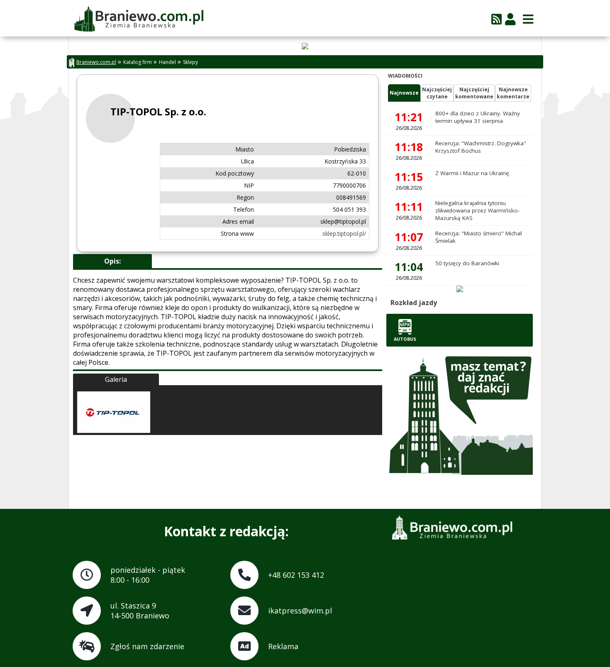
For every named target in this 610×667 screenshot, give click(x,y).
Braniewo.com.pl (96, 62)
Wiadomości (405, 75)
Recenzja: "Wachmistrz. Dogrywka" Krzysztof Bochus (480, 146)
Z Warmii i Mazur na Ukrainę (472, 173)
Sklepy (190, 62)
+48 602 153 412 (296, 575)
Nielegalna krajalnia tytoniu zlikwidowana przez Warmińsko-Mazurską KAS (477, 210)
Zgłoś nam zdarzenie (147, 646)
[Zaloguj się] (510, 19)
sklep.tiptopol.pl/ (344, 233)
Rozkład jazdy (413, 302)
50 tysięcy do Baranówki (467, 263)
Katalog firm (137, 62)
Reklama (283, 646)
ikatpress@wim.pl (300, 611)
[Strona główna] (138, 19)
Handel (167, 62)
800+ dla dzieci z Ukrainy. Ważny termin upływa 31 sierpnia (477, 117)
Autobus (405, 339)
